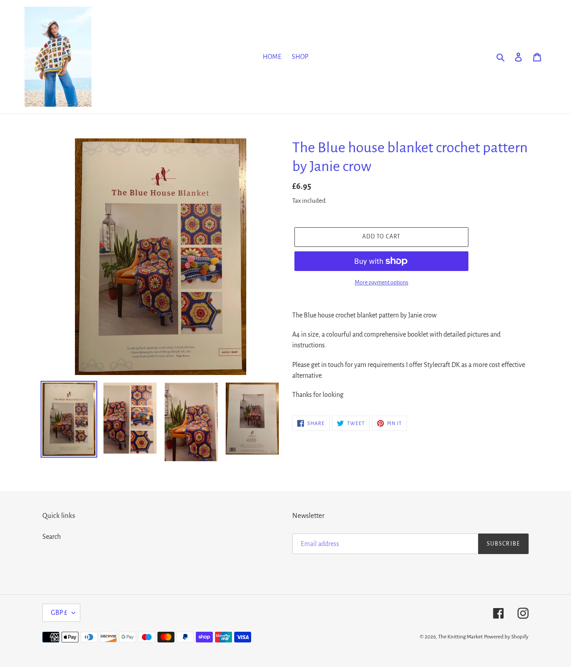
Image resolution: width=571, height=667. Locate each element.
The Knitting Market (460, 637)
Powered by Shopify (506, 637)
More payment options (381, 282)
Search (51, 536)
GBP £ (59, 612)
